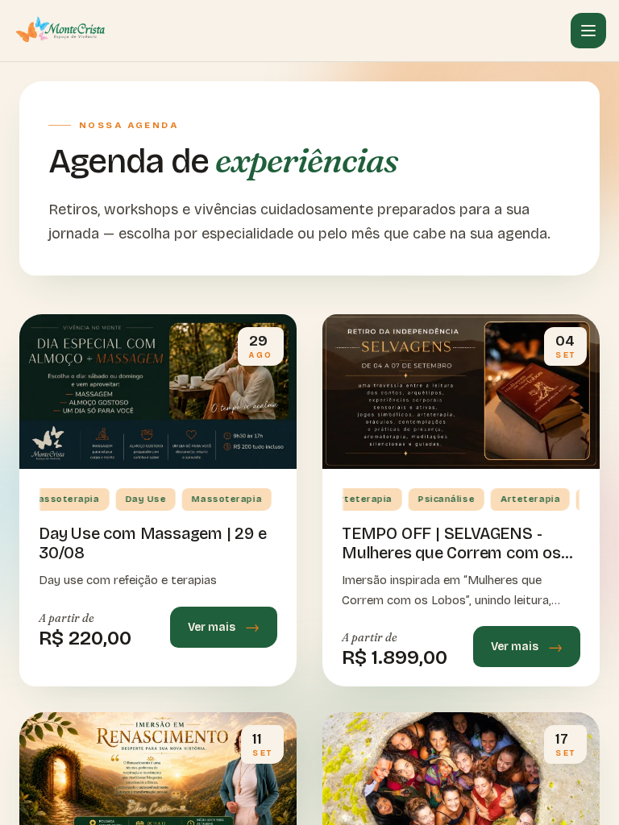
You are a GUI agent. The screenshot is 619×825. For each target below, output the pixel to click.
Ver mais (211, 627)
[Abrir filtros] (588, 30)
